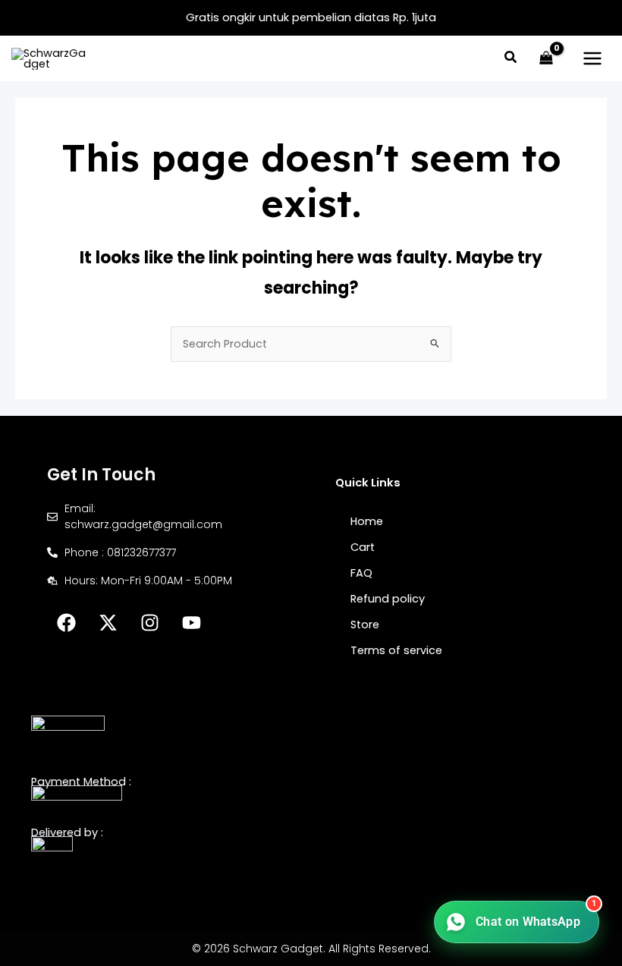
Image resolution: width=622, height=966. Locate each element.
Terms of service (396, 650)
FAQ (361, 573)
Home (366, 521)
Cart (362, 547)
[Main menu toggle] (592, 58)
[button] (511, 58)
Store (364, 624)
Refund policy (387, 598)
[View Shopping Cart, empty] (546, 58)
